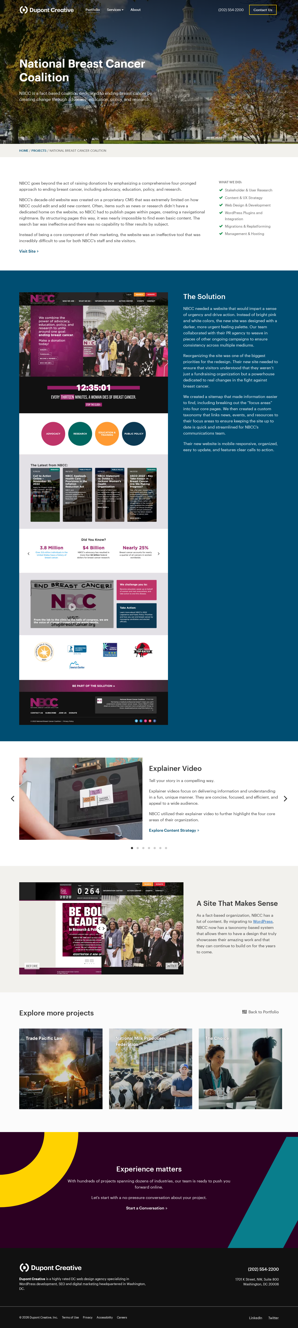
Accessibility (105, 1317)
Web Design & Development (248, 205)
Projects (38, 150)
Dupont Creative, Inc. (44, 1317)
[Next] (285, 799)
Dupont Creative (32, 1279)
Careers (122, 1317)
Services (114, 9)
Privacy (87, 1317)
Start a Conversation (145, 1208)
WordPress (263, 921)
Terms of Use (70, 1317)
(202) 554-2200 (231, 10)
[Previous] (13, 799)
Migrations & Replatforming (248, 226)
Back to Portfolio (263, 1011)
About (135, 9)
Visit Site (27, 251)
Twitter (273, 1318)
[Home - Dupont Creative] (46, 10)
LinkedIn (255, 1318)
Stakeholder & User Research (248, 190)
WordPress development (38, 1284)
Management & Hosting (244, 233)
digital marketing (85, 1284)
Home (23, 150)
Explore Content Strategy (173, 830)
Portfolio (93, 9)
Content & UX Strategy (243, 198)
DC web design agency (88, 1279)
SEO (62, 1284)
